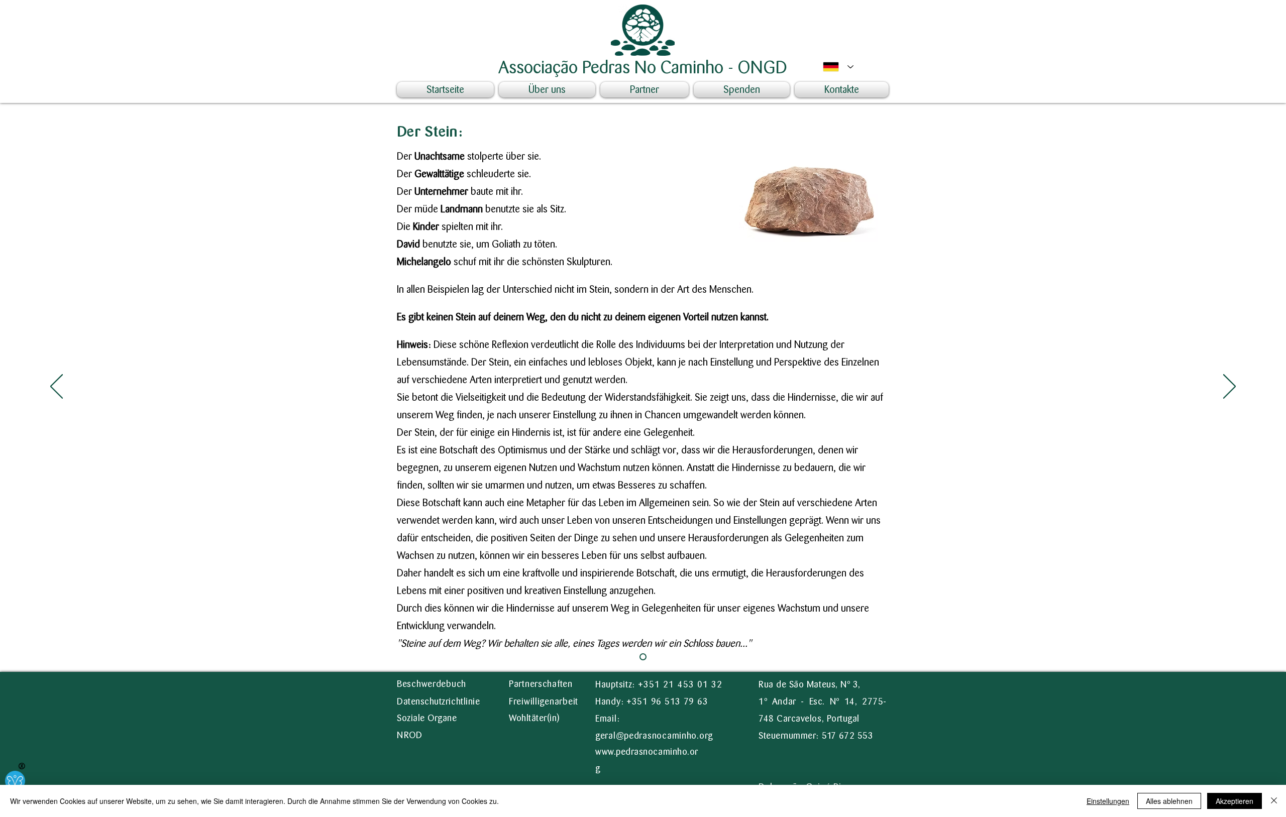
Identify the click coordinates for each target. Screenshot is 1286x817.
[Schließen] (1274, 801)
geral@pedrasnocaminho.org (654, 735)
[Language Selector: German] (836, 67)
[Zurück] (56, 387)
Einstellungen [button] (1108, 801)
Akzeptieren (1234, 801)
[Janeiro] (643, 656)
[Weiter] (1229, 387)
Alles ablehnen (1169, 801)
